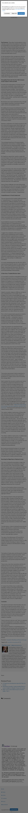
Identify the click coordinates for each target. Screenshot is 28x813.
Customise (7, 13)
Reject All (14, 13)
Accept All (21, 13)
